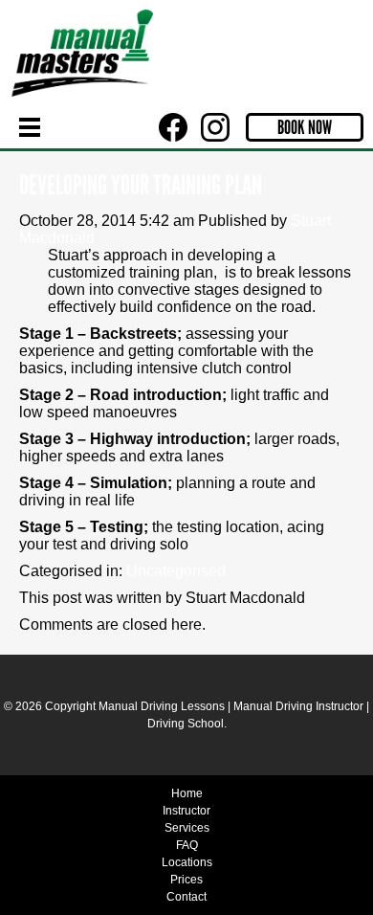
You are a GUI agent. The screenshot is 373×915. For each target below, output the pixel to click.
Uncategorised (176, 571)
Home (187, 793)
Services (187, 828)
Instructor (186, 810)
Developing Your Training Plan (140, 185)
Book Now (304, 127)
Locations (187, 862)
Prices (186, 879)
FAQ (187, 845)
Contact (186, 897)
